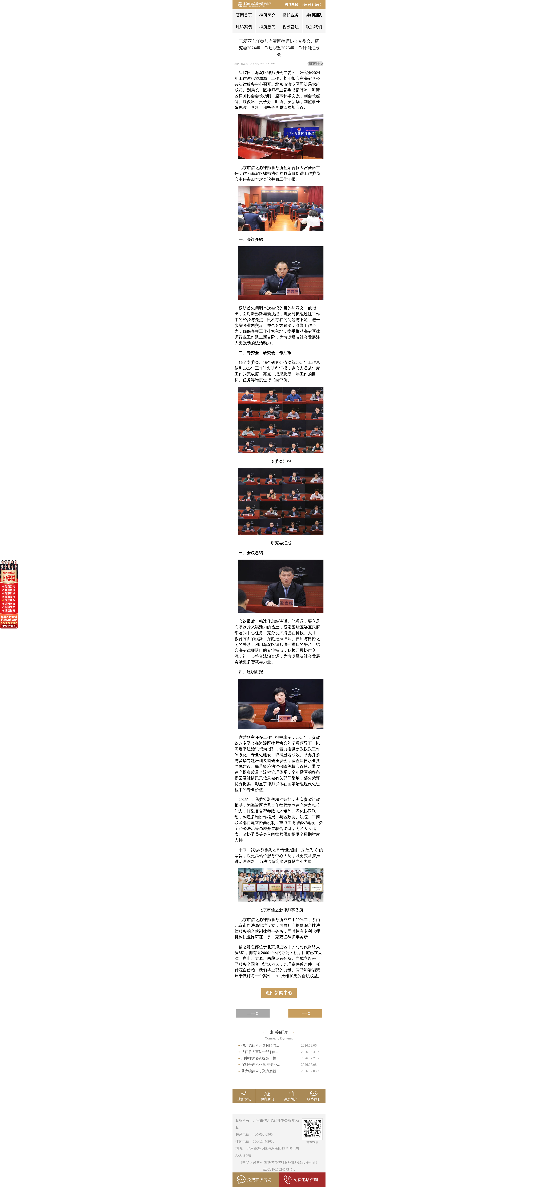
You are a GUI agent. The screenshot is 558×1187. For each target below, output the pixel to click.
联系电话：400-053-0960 (254, 1134)
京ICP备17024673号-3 (279, 1169)
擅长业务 (290, 15)
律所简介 (267, 15)
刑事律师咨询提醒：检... (260, 1058)
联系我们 (314, 27)
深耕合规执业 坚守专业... (260, 1065)
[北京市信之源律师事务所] (256, 4)
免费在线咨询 (259, 1179)
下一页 (305, 1013)
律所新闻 (267, 27)
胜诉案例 (244, 27)
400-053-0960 (311, 4)
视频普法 (290, 27)
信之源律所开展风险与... (260, 1045)
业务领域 (244, 1099)
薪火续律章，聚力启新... (260, 1071)
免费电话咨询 (306, 1179)
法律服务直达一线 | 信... (259, 1052)
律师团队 (314, 15)
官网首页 (244, 15)
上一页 (253, 1013)
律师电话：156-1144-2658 (254, 1141)
